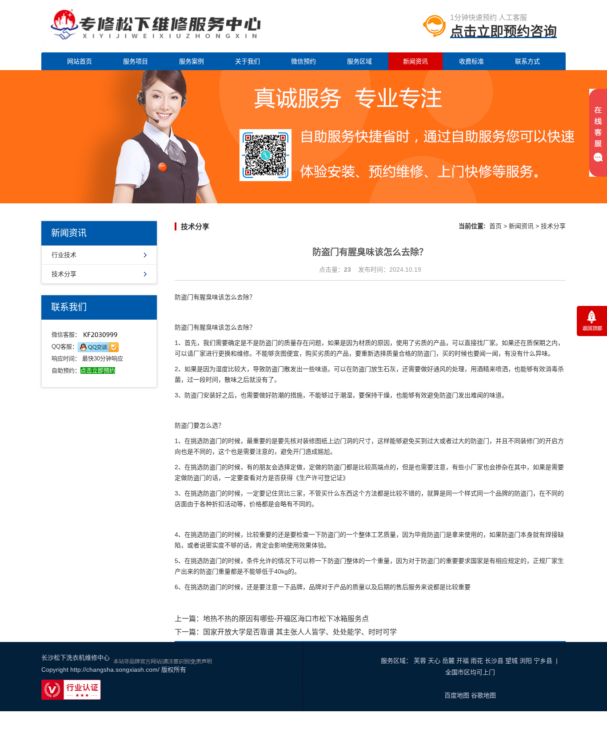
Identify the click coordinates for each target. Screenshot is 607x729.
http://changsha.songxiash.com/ (115, 669)
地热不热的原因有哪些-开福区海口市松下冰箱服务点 (286, 618)
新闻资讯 (415, 61)
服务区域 (359, 61)
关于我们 (247, 61)
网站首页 (79, 61)
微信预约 (303, 61)
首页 (495, 226)
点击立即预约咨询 (503, 31)
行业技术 (64, 254)
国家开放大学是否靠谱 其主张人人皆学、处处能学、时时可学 (300, 632)
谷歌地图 (483, 695)
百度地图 (456, 695)
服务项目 (135, 61)
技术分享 (64, 273)
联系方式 (527, 61)
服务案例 (191, 61)
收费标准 (471, 61)
